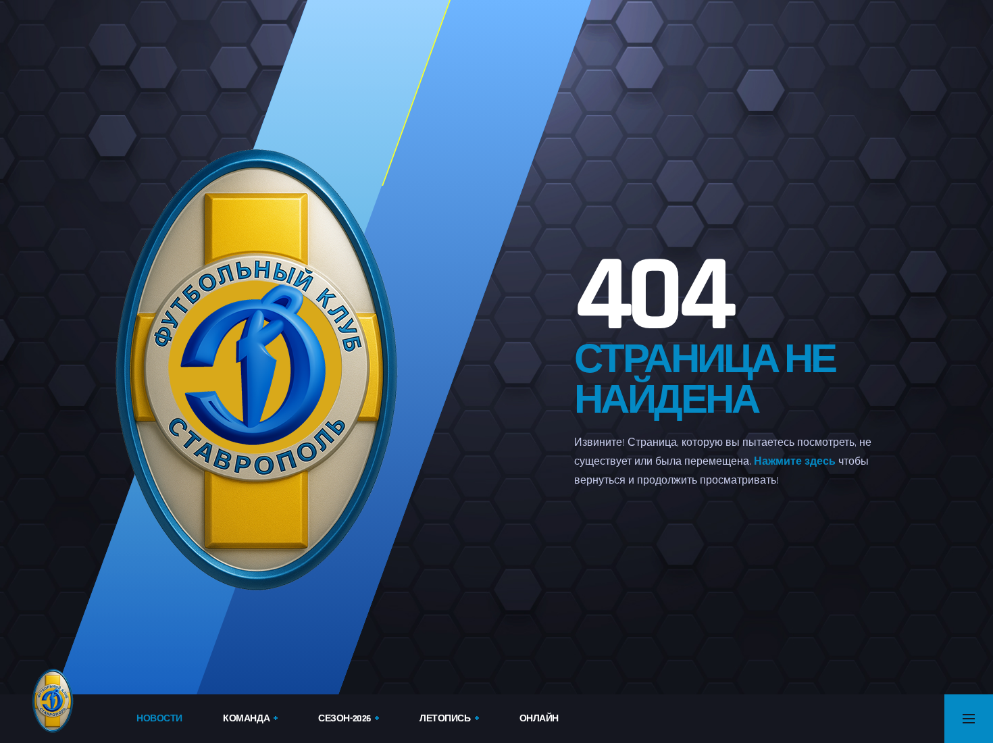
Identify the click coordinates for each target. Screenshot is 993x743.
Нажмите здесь (795, 462)
